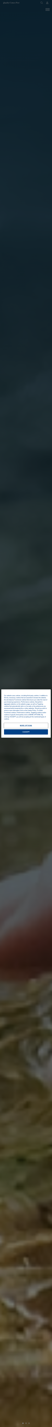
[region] (26, 713)
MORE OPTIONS (26, 725)
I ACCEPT (26, 732)
